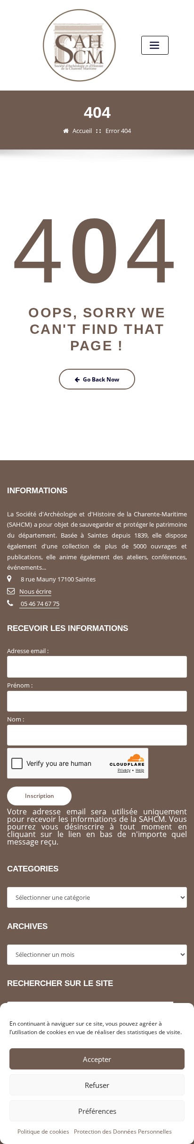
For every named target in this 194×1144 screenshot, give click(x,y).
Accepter (97, 1059)
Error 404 (118, 130)
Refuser (97, 1085)
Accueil (82, 130)
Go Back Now (101, 379)
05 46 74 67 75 (39, 603)
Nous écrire (35, 591)
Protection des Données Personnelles (123, 1131)
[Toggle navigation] (155, 45)
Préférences (97, 1111)
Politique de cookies (43, 1131)
